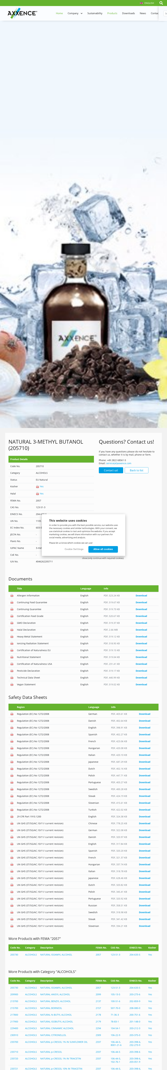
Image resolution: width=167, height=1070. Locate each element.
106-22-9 (115, 1035)
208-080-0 (134, 1008)
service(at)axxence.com (118, 463)
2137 (98, 1001)
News (143, 13)
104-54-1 (115, 1028)
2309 (98, 1035)
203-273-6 (134, 994)
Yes (41, 486)
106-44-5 (115, 1051)
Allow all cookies (103, 549)
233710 (14, 1051)
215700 (14, 1008)
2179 (98, 1021)
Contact (155, 13)
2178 (98, 1014)
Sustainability (94, 13)
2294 (98, 1028)
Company (73, 13)
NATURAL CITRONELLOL (53, 1035)
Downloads (128, 13)
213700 (14, 1001)
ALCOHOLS (31, 954)
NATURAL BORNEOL (51, 1008)
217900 (14, 1021)
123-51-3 (115, 954)
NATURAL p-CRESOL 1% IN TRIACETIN (60, 1058)
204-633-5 (134, 954)
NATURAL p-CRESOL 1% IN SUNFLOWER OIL (64, 1041)
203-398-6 (134, 1051)
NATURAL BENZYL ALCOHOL (55, 1001)
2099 (98, 994)
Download (141, 595)
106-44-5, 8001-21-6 (116, 1043)
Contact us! (111, 470)
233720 (14, 1058)
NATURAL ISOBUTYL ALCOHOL (56, 1021)
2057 (98, 954)
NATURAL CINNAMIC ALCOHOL (57, 1028)
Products (112, 13)
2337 (98, 1041)
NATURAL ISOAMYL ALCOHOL (56, 954)
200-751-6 (134, 1014)
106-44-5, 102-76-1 (116, 1060)
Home (59, 13)
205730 (14, 954)
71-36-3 (115, 1014)
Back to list (136, 470)
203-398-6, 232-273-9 (135, 1043)
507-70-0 (115, 1008)
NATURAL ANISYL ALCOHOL (55, 994)
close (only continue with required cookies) (103, 558)
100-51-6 (115, 1001)
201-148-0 (134, 1021)
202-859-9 (134, 1001)
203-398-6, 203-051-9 (135, 1060)
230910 (14, 1035)
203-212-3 (134, 1028)
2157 (98, 1008)
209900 (14, 994)
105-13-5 (115, 994)
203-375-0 (134, 1035)
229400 (14, 1028)
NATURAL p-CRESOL (51, 1051)
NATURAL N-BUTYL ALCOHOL (56, 1014)
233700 (14, 1041)
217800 (14, 1014)
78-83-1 (115, 1021)
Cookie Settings (74, 549)
